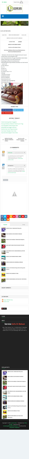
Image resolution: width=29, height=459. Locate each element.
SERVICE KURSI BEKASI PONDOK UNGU (9, 140)
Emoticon (5, 180)
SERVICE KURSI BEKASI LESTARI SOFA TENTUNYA (16, 279)
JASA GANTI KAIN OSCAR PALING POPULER (15, 245)
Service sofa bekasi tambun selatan (20, 140)
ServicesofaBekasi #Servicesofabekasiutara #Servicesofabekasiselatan (14, 51)
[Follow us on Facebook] (2, 216)
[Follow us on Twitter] (5, 216)
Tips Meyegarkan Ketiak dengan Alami (9, 125)
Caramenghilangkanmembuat (10, 426)
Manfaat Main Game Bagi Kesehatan (9, 129)
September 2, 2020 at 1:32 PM (20, 167)
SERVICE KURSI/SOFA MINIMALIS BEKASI (14, 262)
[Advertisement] (6, 435)
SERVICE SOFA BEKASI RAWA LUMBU (13, 256)
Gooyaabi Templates (14, 427)
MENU (5, 2)
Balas (3, 155)
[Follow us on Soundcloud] (8, 219)
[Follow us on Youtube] (13, 216)
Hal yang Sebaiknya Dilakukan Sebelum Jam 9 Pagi (12, 123)
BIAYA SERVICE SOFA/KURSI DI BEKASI (14, 234)
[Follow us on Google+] (8, 216)
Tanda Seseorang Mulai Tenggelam (9, 122)
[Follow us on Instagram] (25, 216)
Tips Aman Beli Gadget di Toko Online (9, 132)
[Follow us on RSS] (11, 216)
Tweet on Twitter (19, 110)
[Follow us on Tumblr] (2, 219)
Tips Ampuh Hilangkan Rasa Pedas (8, 131)
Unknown (10, 152)
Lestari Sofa (6, 301)
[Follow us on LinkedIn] (5, 219)
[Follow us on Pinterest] (22, 216)
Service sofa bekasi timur (14, 47)
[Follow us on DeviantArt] (19, 216)
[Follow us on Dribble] (16, 216)
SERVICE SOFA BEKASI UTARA (12, 273)
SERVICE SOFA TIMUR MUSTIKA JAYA (13, 228)
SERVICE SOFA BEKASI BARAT (14, 44)
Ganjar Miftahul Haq (8, 299)
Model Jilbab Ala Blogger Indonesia (8, 127)
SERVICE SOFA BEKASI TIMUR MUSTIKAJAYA (15, 239)
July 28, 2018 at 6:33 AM (19, 152)
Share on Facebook (8, 110)
